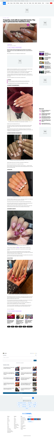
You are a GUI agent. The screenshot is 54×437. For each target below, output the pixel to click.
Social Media (34, 404)
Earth (33, 3)
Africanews (15, 426)
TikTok (24, 326)
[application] (20, 32)
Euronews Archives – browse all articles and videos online (10, 431)
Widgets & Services (16, 425)
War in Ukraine (30, 402)
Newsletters (30, 421)
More (21, 416)
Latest (8, 3)
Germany (30, 406)
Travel (25, 3)
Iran (19, 406)
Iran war (19, 404)
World (14, 3)
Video (12, 326)
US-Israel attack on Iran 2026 (22, 402)
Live (14, 417)
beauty (20, 326)
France (35, 402)
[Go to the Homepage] (4, 3)
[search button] (25, 1)
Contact (22, 424)
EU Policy (17, 3)
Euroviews (39, 3)
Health (36, 3)
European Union (24, 406)
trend (9, 326)
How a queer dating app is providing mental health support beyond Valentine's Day (18, 81)
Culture (30, 3)
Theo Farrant (9, 44)
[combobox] (29, 1)
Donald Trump (24, 404)
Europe (11, 3)
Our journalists (9, 429)
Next (27, 3)
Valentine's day (30, 326)
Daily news (27, 408)
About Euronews (23, 417)
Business (21, 3)
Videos (8, 427)
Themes (8, 416)
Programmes (9, 428)
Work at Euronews (23, 425)
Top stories (41, 51)
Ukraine (29, 404)
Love (16, 326)
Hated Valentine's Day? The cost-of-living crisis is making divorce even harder (18, 83)
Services (15, 416)
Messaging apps (16, 424)
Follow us (29, 416)
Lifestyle (8, 319)
